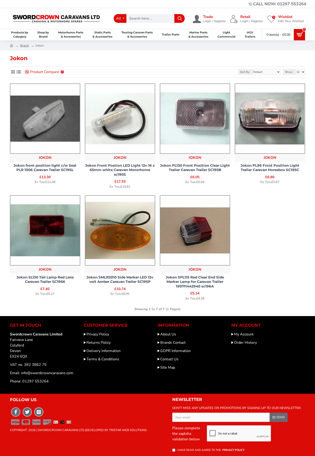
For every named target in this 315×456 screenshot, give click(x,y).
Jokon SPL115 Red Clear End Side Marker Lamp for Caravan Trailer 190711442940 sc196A (195, 281)
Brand (24, 45)
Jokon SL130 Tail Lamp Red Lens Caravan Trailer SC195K (45, 279)
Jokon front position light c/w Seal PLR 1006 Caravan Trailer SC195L (45, 167)
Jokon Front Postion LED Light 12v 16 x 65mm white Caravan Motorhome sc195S (120, 170)
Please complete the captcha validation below (186, 434)
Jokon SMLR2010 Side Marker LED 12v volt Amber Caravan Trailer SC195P (119, 279)
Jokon (45, 157)
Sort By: (245, 72)
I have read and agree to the (210, 450)
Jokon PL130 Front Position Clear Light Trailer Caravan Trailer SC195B (195, 167)
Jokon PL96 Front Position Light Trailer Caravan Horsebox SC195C (270, 167)
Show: (289, 72)
